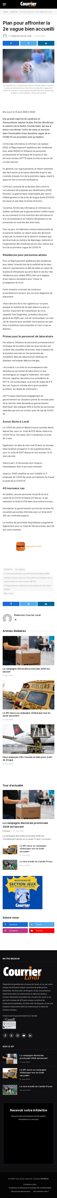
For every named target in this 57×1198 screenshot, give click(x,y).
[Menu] (4, 4)
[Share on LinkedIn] (46, 43)
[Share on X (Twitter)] (28, 43)
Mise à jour (8, 593)
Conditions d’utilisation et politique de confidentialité (30, 1188)
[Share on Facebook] (11, 43)
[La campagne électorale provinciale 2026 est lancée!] (28, 650)
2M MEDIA (44, 1179)
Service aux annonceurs (20, 1191)
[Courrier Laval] (28, 4)
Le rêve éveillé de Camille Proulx (36, 861)
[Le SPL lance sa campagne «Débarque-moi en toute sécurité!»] (28, 694)
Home (5, 12)
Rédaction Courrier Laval (21, 36)
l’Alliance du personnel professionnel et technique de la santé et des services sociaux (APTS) (28, 579)
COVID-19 (13, 12)
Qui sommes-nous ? (41, 1191)
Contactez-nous (29, 1184)
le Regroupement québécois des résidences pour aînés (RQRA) (27, 587)
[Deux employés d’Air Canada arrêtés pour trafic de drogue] (28, 739)
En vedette (20, 570)
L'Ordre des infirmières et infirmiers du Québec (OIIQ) (26, 574)
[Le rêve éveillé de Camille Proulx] (10, 865)
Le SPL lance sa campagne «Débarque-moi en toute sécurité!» (33, 849)
